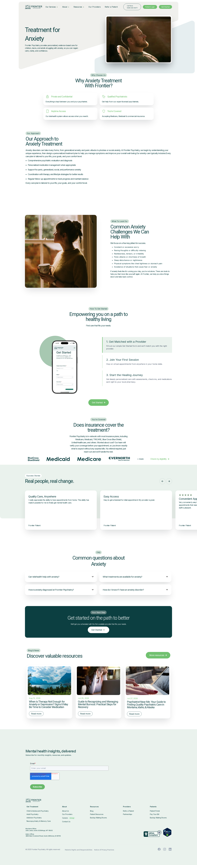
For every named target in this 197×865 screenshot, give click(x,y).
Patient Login (150, 7)
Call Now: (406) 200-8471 (132, 7)
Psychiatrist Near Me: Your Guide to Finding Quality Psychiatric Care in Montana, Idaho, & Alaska (146, 704)
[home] (33, 6)
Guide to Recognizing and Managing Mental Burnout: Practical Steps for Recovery (98, 704)
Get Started (165, 7)
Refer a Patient (111, 7)
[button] (51, 7)
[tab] (137, 345)
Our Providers (94, 7)
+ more (140, 459)
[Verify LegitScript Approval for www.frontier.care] (167, 832)
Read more (36, 713)
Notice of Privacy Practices (104, 850)
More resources (158, 655)
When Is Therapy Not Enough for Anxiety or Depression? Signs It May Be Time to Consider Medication (48, 704)
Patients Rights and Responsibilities (78, 850)
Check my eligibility (159, 459)
